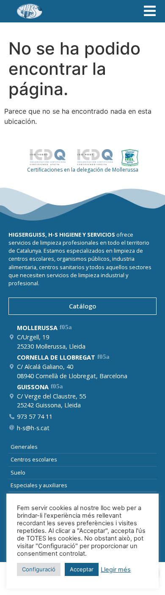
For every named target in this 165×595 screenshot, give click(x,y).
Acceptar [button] (82, 569)
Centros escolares (34, 459)
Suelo (18, 472)
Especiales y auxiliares (39, 485)
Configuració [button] (38, 569)
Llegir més (116, 569)
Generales (24, 446)
